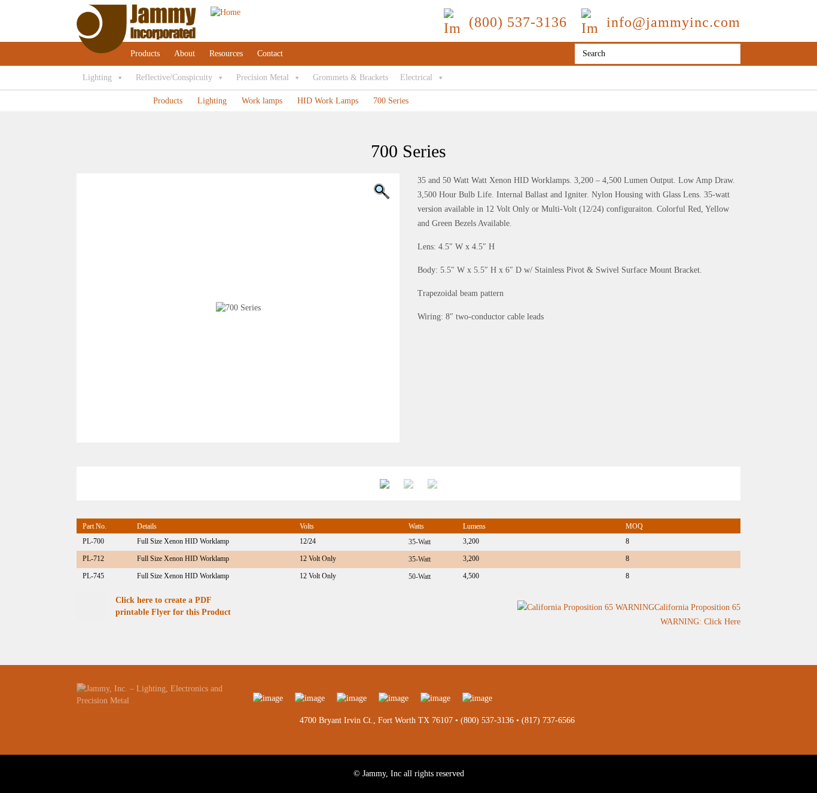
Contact (270, 53)
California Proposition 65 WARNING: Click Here (697, 615)
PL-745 (93, 576)
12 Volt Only (318, 558)
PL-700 (93, 541)
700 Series (390, 100)
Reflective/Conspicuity (174, 77)
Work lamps (262, 100)
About (184, 53)
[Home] (158, 9)
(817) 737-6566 (548, 720)
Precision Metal (262, 77)
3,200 (471, 541)
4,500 (471, 576)
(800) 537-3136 (487, 720)
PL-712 (93, 558)
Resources (226, 53)
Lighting (97, 77)
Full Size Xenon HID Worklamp (183, 541)
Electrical (416, 77)
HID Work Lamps (327, 100)
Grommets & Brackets (350, 77)
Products (145, 53)
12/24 (308, 541)
